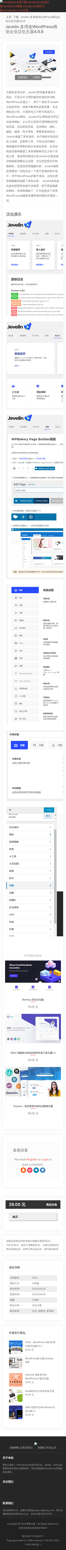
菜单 (63, 6)
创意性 (41, 1311)
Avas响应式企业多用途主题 (39, 1391)
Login (44, 1159)
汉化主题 (37, 1305)
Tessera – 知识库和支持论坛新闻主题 (33, 1106)
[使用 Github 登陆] (42, 1170)
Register (32, 1159)
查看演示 (23, 77)
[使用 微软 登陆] (36, 1170)
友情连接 (23, 1528)
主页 (9, 17)
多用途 (50, 1311)
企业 (34, 1311)
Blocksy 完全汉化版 (33, 999)
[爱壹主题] (30, 6)
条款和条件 (41, 1528)
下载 (16, 17)
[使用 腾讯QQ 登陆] (23, 1170)
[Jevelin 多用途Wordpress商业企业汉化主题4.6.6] (33, 268)
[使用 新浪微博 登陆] (29, 1170)
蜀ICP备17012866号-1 (33, 1536)
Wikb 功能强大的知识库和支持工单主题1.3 (33, 1053)
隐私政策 (32, 1528)
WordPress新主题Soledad (39, 1358)
